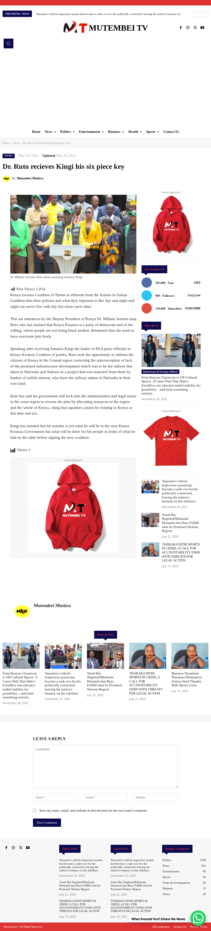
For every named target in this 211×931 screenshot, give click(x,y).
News (16, 142)
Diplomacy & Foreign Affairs (160, 371)
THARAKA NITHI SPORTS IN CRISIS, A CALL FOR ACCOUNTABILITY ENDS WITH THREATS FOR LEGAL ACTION (181, 552)
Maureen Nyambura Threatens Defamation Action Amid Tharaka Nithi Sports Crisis (186, 679)
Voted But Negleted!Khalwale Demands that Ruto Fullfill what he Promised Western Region (92, 13)
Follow (194, 295)
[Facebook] (180, 27)
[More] (203, 178)
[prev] (197, 14)
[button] (8, 43)
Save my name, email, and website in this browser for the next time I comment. (93, 810)
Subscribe (193, 308)
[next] (205, 14)
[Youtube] (202, 27)
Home (6, 142)
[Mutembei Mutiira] (7, 178)
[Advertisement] (105, 87)
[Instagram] (187, 27)
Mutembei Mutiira (30, 178)
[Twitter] (195, 27)
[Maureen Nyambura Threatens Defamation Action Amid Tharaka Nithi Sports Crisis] (189, 656)
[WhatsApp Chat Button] (198, 918)
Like (197, 282)
